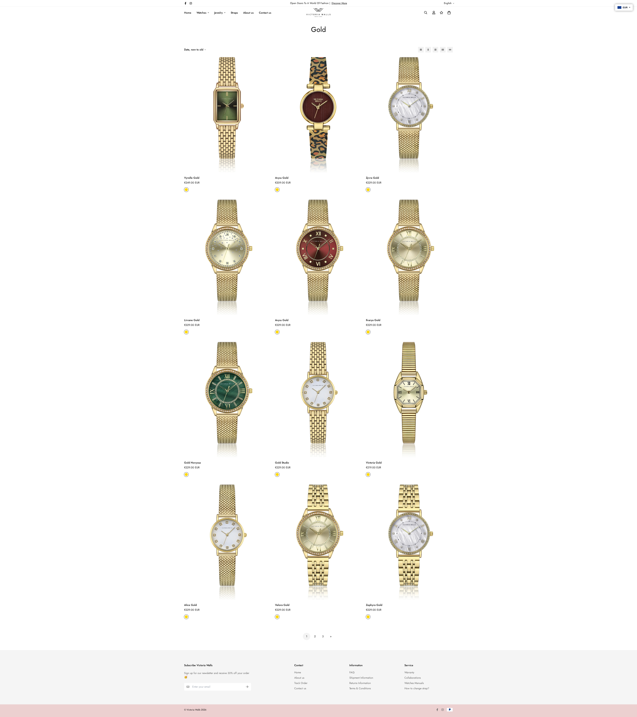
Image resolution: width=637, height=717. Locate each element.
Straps (234, 13)
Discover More (339, 3)
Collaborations (412, 678)
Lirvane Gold (191, 320)
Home (187, 13)
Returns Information (360, 683)
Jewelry (218, 13)
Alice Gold (190, 605)
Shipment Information (361, 678)
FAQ (351, 672)
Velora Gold (282, 605)
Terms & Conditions (360, 688)
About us (248, 13)
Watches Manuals (414, 683)
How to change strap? (416, 688)
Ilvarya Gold (373, 320)
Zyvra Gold (372, 178)
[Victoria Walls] (318, 13)
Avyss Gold (281, 178)
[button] (448, 12)
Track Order (300, 683)
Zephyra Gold (374, 605)
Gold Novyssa (192, 463)
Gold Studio (282, 463)
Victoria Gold (374, 463)
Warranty (409, 672)
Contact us (265, 13)
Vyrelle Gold (191, 178)
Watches (201, 13)
